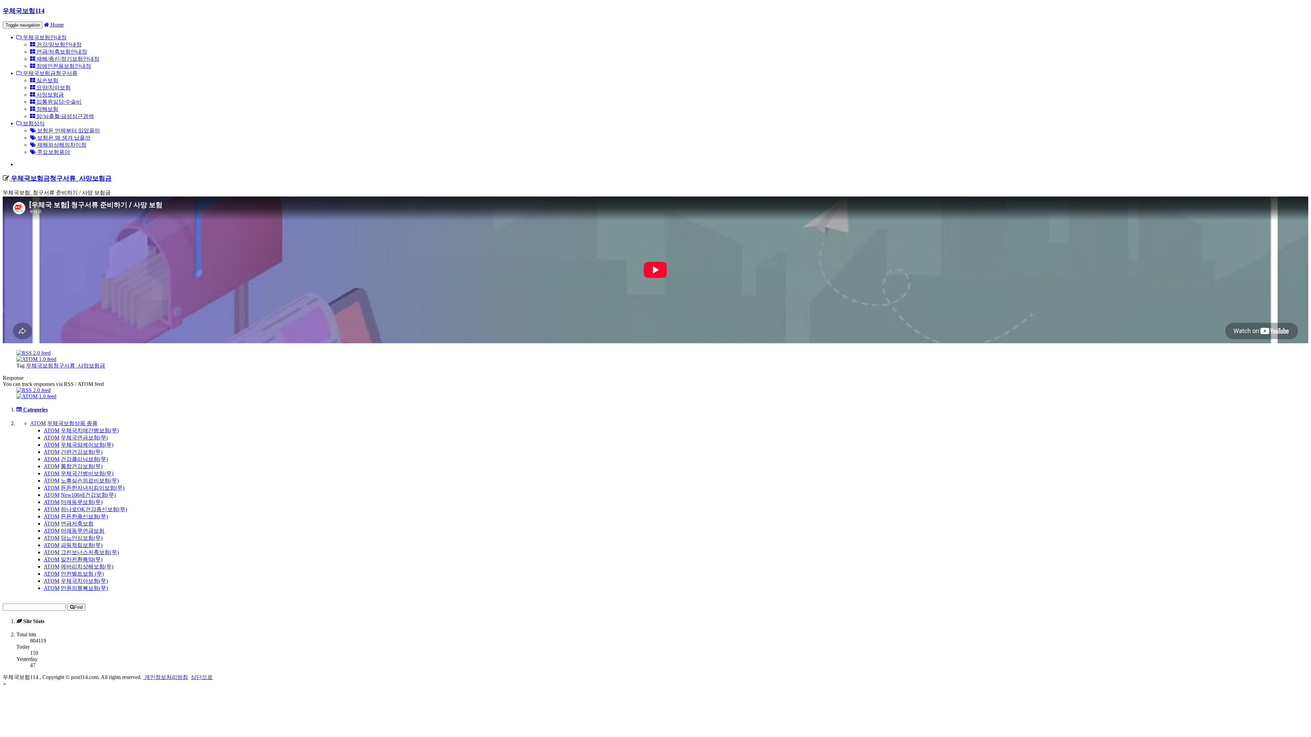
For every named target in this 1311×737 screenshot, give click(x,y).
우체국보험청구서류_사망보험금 (65, 366)
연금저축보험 (77, 523)
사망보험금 (49, 95)
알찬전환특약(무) (81, 559)
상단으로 (202, 677)
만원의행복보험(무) (84, 588)
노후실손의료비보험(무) (90, 480)
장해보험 (46, 109)
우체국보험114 (24, 10)
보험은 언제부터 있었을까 (68, 130)
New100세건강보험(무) (88, 495)
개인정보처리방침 (165, 677)
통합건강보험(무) (81, 466)
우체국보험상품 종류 (72, 423)
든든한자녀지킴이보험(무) (92, 488)
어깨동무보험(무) (81, 502)
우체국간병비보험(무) (87, 473)
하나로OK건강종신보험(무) (94, 509)
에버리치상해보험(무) (87, 566)
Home (56, 25)
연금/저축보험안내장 (61, 52)
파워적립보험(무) (81, 545)
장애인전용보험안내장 (63, 66)
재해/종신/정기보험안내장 (67, 59)
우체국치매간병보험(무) (90, 430)
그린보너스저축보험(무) (90, 552)
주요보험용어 (53, 152)
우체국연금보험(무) (84, 437)
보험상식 (33, 123)
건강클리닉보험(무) (84, 459)
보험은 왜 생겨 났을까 (63, 138)
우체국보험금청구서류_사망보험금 (60, 178)
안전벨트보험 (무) (82, 574)
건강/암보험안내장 (58, 44)
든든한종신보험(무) (84, 516)
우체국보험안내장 (44, 37)
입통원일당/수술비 (58, 102)
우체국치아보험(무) (84, 581)
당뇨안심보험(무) (81, 538)
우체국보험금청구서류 (49, 73)
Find (78, 607)
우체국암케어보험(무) (87, 445)
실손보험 (46, 80)
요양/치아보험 (53, 87)
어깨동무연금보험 (82, 531)
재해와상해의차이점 (61, 145)
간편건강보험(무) (81, 452)
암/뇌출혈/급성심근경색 (64, 116)
